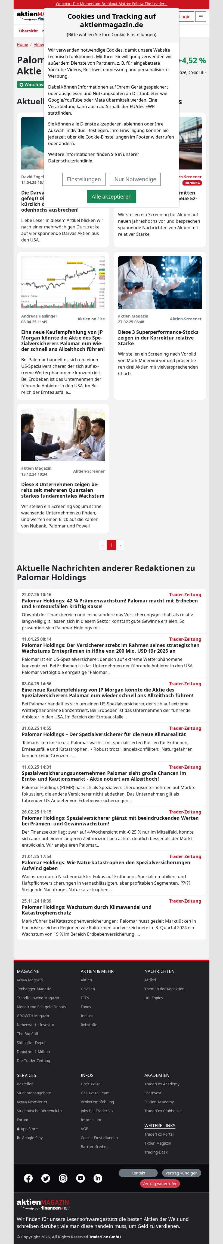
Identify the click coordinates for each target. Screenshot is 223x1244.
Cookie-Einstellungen (107, 137)
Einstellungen (84, 179)
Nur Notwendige (135, 179)
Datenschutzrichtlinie (70, 161)
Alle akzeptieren (112, 196)
